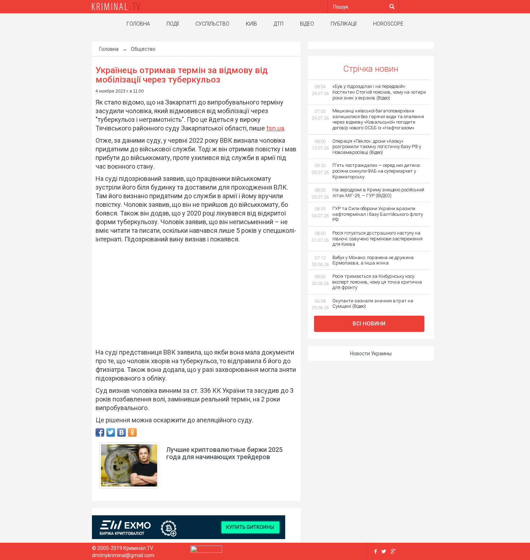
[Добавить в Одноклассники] (132, 432)
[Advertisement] (193, 296)
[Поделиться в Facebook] (100, 432)
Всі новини (369, 323)
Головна (138, 24)
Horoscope (388, 24)
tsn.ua (275, 128)
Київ (251, 24)
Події (173, 24)
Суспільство (212, 24)
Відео (307, 24)
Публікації (344, 24)
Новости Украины (371, 353)
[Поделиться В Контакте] (121, 432)
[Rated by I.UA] (206, 551)
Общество (143, 49)
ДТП (278, 24)
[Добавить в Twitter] (110, 432)
